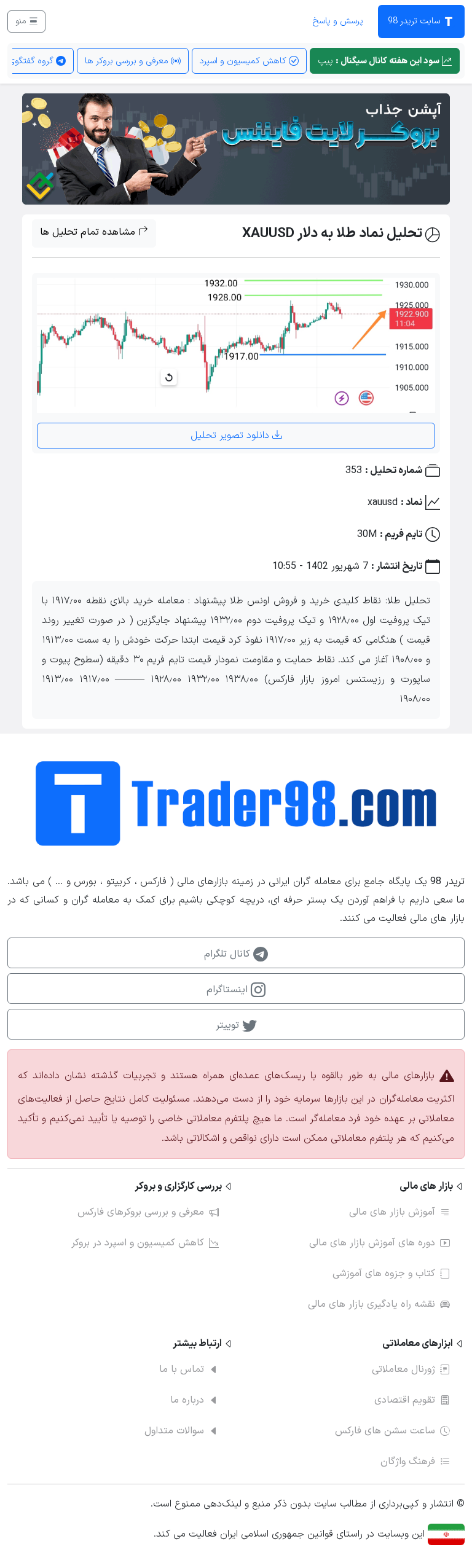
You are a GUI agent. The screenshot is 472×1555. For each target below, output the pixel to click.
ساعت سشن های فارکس (385, 1431)
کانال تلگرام (228, 954)
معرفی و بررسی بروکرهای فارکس (140, 1212)
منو (22, 21)
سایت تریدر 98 (415, 21)
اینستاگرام (228, 989)
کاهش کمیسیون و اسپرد (244, 61)
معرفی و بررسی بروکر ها (128, 61)
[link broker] (236, 148)
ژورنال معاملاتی (403, 1369)
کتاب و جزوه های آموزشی (383, 1273)
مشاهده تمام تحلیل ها (89, 232)
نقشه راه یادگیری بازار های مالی (371, 1304)
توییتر (229, 1025)
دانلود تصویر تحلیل (231, 435)
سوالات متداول (174, 1431)
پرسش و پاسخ (337, 21)
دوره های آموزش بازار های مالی (372, 1243)
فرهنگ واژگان (407, 1461)
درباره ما (187, 1400)
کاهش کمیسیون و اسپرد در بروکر (137, 1243)
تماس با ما (181, 1369)
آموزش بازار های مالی (392, 1212)
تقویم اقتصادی (404, 1400)
